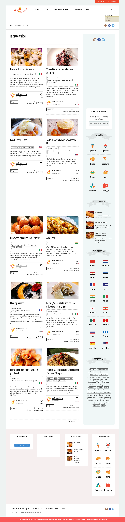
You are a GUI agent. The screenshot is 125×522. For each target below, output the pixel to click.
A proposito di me (52, 509)
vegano (91, 403)
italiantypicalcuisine (92, 392)
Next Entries (71, 422)
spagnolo (92, 348)
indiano (92, 301)
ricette (45, 10)
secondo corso (91, 397)
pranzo (96, 395)
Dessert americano (103, 369)
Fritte (13, 247)
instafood (99, 387)
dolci (102, 400)
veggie (103, 405)
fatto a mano (92, 382)
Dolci (24, 147)
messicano (92, 324)
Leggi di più (14, 102)
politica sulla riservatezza (35, 509)
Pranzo (50, 82)
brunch (104, 372)
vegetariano (96, 405)
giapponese (93, 313)
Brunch (50, 80)
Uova (27, 245)
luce (101, 392)
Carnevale (92, 190)
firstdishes (98, 377)
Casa (37, 10)
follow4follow (106, 377)
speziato (90, 400)
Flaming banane (17, 303)
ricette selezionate (21, 94)
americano (93, 369)
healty (99, 382)
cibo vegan (98, 403)
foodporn (96, 379)
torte (20, 147)
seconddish (100, 397)
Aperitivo (27, 74)
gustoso (108, 400)
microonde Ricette (52, 153)
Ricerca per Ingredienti (60, 10)
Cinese (92, 266)
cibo (91, 379)
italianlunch (106, 390)
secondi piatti (62, 380)
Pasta (54, 82)
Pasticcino (61, 153)
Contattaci (64, 509)
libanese (105, 313)
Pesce (70, 80)
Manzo (92, 164)
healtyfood (106, 382)
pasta (101, 395)
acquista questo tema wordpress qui (97, 519)
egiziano (92, 277)
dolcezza (97, 400)
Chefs (87, 10)
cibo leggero (107, 392)
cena (96, 374)
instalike (106, 387)
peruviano (105, 324)
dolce (91, 374)
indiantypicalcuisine (104, 385)
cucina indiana (93, 385)
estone (105, 277)
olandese (105, 266)
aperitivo (90, 372)
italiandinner (97, 390)
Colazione (14, 147)
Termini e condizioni (17, 509)
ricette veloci (90, 377)
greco (105, 289)
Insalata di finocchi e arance (22, 69)
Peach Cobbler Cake (18, 140)
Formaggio (105, 190)
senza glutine (104, 379)
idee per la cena (103, 374)
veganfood (106, 403)
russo (93, 336)
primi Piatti (65, 80)
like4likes (90, 395)
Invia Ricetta (77, 10)
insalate (33, 74)
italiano (105, 301)
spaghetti (107, 397)
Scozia (105, 336)
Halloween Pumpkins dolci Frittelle (25, 238)
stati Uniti (105, 348)
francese (92, 289)
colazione (97, 372)
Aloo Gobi (50, 238)
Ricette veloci (56, 80)
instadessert (92, 387)
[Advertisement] (44, 199)
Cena (62, 243)
